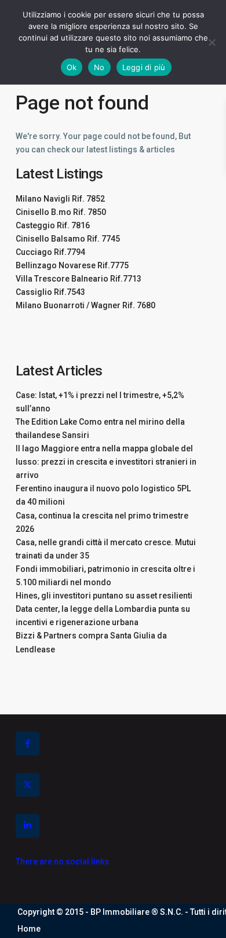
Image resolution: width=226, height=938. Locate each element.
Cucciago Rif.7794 (50, 252)
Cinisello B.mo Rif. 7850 (61, 212)
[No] (211, 42)
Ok (72, 67)
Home (29, 928)
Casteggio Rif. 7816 (53, 225)
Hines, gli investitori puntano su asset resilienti (104, 595)
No (99, 67)
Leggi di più (144, 67)
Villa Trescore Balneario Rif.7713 (78, 278)
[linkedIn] (27, 826)
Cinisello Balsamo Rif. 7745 (68, 238)
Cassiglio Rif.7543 (50, 292)
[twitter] (27, 785)
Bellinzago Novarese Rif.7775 (72, 265)
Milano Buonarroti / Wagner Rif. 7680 (85, 305)
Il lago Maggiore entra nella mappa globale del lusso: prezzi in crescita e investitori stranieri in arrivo (106, 462)
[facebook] (27, 743)
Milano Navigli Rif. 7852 (60, 198)
